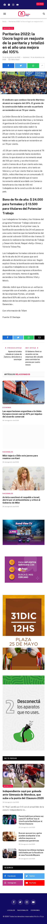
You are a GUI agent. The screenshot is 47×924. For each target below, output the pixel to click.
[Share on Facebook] (8, 65)
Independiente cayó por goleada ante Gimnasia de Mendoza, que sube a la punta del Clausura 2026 (23, 795)
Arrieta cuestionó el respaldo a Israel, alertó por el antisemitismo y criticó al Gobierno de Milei (21, 500)
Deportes (8, 786)
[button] (5, 14)
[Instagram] (13, 5)
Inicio (4, 21)
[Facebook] (5, 5)
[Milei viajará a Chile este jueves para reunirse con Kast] (23, 437)
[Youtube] (17, 5)
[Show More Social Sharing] (42, 65)
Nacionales (8, 28)
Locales (11, 910)
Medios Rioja (39, 916)
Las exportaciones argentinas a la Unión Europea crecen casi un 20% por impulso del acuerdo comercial (22, 414)
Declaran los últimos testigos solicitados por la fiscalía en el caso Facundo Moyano (31, 852)
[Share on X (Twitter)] (21, 65)
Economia (35, 910)
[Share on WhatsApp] (33, 65)
